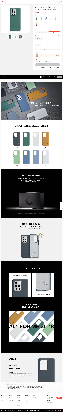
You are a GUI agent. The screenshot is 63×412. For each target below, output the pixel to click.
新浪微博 (26, 398)
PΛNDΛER (2, 402)
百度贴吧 (26, 400)
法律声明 (6, 410)
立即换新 (57, 55)
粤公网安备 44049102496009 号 (34, 410)
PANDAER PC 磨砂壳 (55, 22)
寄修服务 (18, 402)
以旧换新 (50, 67)
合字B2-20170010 (25, 410)
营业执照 (13, 410)
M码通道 (10, 402)
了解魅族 (34, 397)
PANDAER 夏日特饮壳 (36, 27)
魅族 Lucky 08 (3, 397)
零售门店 (10, 398)
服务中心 (18, 397)
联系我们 (34, 398)
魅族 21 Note (3, 398)
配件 (1, 405)
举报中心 (2, 410)
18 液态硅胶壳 (41, 22)
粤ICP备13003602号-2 (19, 410)
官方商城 (10, 397)
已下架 (47, 64)
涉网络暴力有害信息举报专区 (6, 408)
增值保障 (18, 403)
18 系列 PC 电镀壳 (51, 22)
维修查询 (18, 398)
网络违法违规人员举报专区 (5, 407)
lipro (1, 403)
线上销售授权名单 (11, 400)
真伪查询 (18, 405)
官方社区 (26, 397)
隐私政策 (9, 410)
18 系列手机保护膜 (46, 22)
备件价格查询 (19, 400)
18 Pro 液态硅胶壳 (36, 22)
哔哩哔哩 (26, 402)
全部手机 (2, 400)
